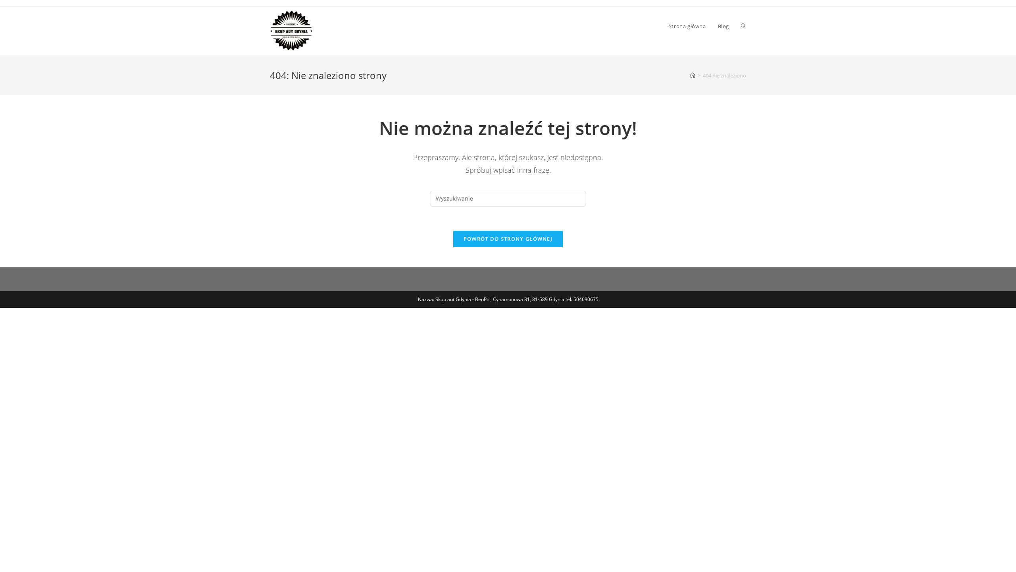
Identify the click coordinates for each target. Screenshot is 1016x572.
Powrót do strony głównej (508, 238)
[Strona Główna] (692, 75)
